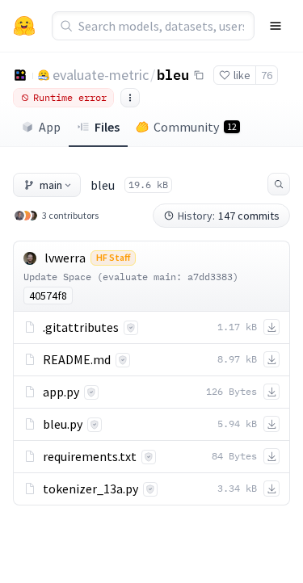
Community (195, 127)
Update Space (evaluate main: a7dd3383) (130, 277)
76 (266, 75)
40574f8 (48, 295)
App (50, 127)
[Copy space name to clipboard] (199, 75)
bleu (173, 74)
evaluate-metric (101, 74)
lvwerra (65, 258)
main (51, 185)
